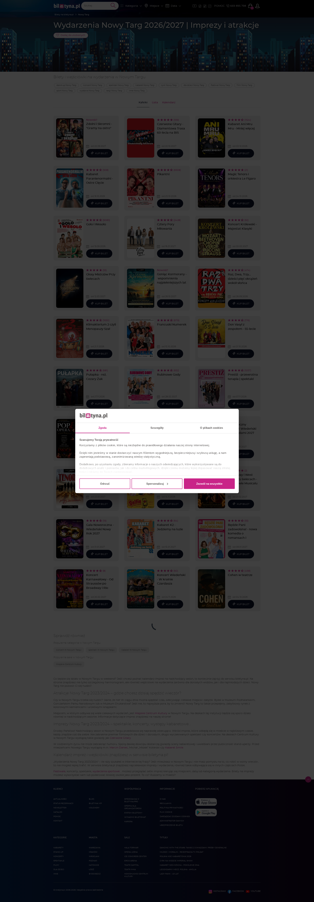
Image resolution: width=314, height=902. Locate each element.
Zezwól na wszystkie (209, 483)
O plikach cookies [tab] (211, 427)
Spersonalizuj (155, 483)
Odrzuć (105, 483)
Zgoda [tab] (102, 427)
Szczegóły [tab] (157, 427)
